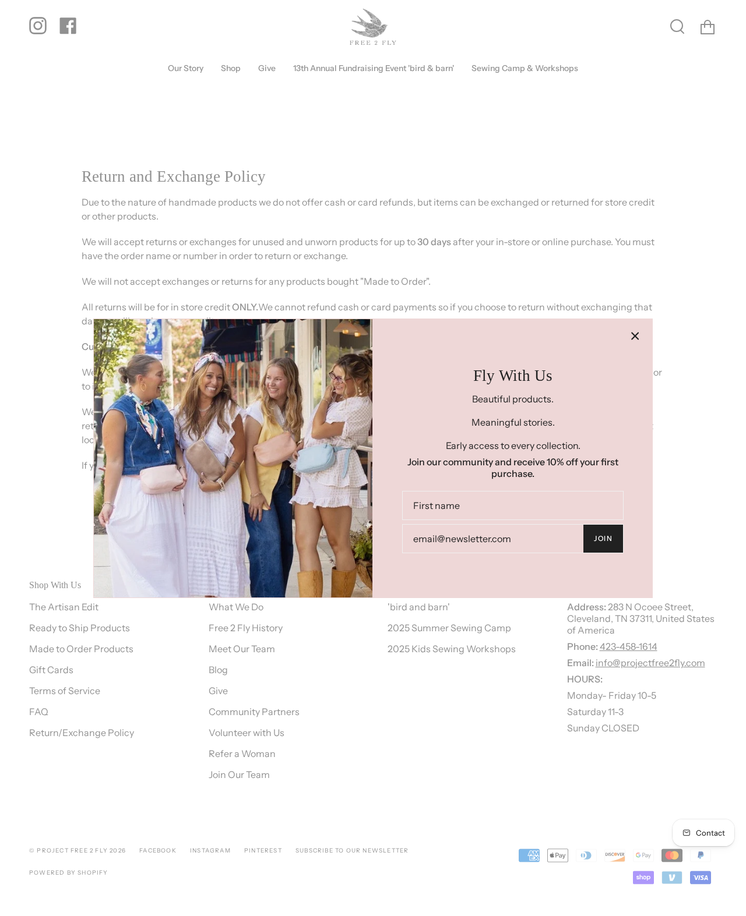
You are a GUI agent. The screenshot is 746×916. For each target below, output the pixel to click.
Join (603, 538)
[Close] (635, 336)
